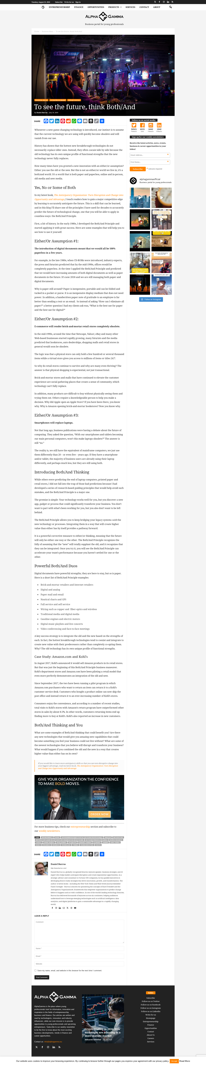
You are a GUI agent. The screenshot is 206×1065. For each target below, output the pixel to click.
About (156, 7)
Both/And (79, 840)
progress (46, 845)
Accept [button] (174, 1061)
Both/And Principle (93, 840)
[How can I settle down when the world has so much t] (161, 263)
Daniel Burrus (42, 112)
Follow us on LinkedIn (150, 1011)
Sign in (78, 2)
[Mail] (64, 908)
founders (96, 842)
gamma (105, 842)
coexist (39, 842)
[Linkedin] (168, 2)
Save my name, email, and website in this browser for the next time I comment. (69, 971)
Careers (150, 1038)
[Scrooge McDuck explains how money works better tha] (140, 219)
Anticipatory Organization (63, 840)
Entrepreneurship (59, 7)
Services (130, 7)
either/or (72, 842)
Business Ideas (47, 31)
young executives (87, 845)
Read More (184, 1061)
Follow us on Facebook (150, 1004)
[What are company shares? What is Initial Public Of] (140, 241)
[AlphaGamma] (104, 16)
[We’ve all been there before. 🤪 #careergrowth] (140, 263)
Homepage (150, 1018)
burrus (105, 840)
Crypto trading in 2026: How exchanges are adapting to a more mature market (103, 1032)
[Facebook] (159, 2)
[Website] (71, 908)
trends (75, 845)
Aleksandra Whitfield (93, 1040)
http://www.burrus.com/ (58, 868)
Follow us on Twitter (151, 1001)
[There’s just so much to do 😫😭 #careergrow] (161, 241)
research (55, 845)
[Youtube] (75, 908)
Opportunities (96, 7)
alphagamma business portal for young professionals (82, 837)
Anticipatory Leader (43, 840)
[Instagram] (164, 2)
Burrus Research (116, 840)
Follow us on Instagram (151, 1008)
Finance (78, 7)
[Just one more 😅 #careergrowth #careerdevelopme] (161, 284)
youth (98, 845)
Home (36, 31)
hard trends (115, 842)
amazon (108, 837)
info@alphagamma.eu (53, 1042)
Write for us (69, 2)
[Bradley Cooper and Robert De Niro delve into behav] (161, 198)
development (61, 842)
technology (65, 845)
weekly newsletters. (49, 830)
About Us (151, 1035)
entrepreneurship (80, 826)
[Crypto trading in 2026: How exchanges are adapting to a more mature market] (103, 1018)
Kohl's (38, 845)
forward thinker (84, 842)
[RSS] (172, 2)
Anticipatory (118, 837)
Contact (144, 7)
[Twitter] (155, 2)
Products (113, 7)
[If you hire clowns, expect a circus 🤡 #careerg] (161, 219)
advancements (47, 837)
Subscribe (59, 2)
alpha (57, 837)
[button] (170, 7)
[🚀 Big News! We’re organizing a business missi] (140, 198)
